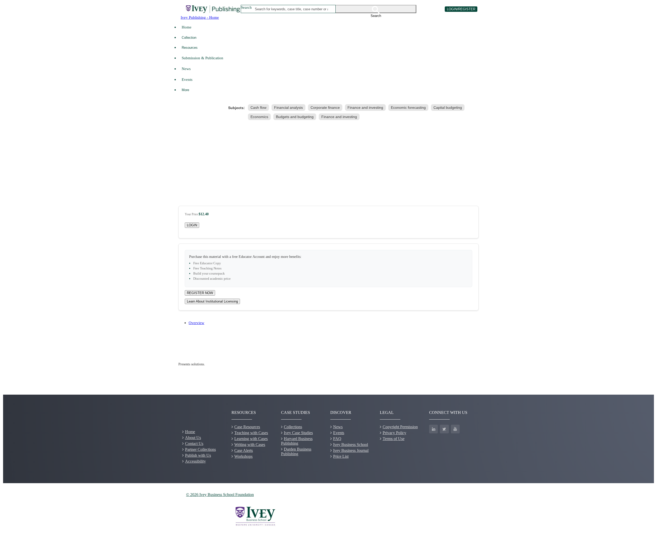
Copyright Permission (400, 427)
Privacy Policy (394, 433)
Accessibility (195, 461)
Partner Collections (200, 449)
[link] (259, 107)
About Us (193, 437)
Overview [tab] (196, 322)
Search (246, 7)
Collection (189, 38)
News (186, 68)
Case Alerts (243, 450)
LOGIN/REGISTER (461, 9)
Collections (293, 427)
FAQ (337, 438)
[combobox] (292, 9)
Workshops (243, 456)
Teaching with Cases (251, 433)
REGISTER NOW (200, 293)
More (185, 90)
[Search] (376, 9)
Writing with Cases (249, 444)
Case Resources (247, 427)
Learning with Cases (251, 438)
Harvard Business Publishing (297, 440)
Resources (190, 48)
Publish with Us (198, 455)
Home (186, 27)
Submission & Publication (202, 58)
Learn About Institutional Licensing (212, 301)
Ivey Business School (350, 444)
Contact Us (194, 443)
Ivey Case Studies (298, 433)
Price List (341, 456)
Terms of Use (393, 438)
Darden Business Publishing (296, 451)
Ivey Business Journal (351, 450)
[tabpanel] (328, 364)
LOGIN (192, 225)
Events (187, 79)
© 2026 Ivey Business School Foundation (220, 494)
